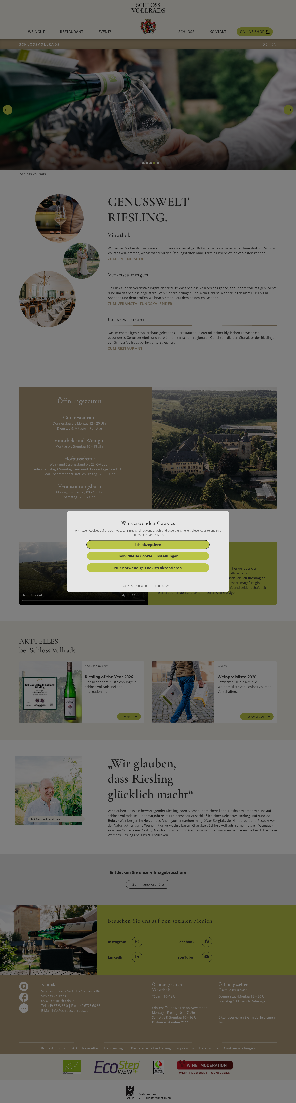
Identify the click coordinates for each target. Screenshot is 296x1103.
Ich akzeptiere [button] (148, 544)
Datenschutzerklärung (134, 585)
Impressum (162, 585)
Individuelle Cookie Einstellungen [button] (148, 556)
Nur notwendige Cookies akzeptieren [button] (148, 567)
